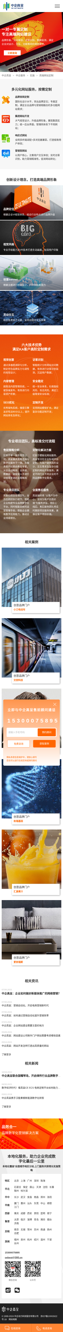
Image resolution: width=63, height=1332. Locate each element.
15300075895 (12, 1252)
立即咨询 (12, 53)
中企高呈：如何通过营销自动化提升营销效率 (25, 1015)
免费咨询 (18, 744)
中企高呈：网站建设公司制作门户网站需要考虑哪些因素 (31, 1035)
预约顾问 (46, 732)
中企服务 (20, 75)
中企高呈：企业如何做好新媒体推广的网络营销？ (31, 993)
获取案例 (44, 743)
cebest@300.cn (14, 1257)
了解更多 (6, 1054)
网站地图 (13, 1319)
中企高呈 (6, 75)
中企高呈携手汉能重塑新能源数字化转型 (23, 1098)
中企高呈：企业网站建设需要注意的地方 (23, 1025)
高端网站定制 (46, 75)
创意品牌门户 (22, 605)
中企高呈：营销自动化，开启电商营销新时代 (25, 1005)
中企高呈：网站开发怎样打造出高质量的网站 (25, 1045)
